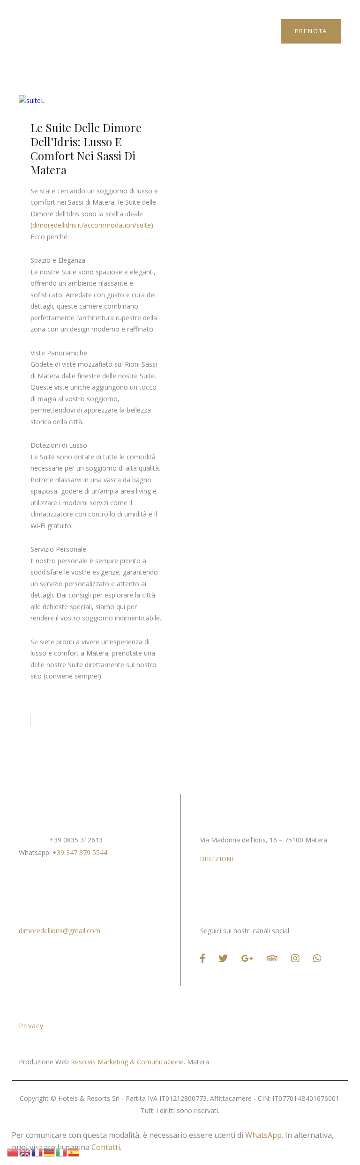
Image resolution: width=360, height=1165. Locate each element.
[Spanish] (74, 1151)
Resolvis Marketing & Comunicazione (127, 1061)
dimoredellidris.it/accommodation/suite (91, 225)
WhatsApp (263, 1135)
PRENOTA (311, 31)
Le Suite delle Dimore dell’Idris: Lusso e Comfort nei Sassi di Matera (86, 148)
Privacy (31, 1025)
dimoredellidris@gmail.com (59, 930)
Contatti (105, 1147)
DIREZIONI (217, 859)
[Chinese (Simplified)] (13, 1151)
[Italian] (62, 1151)
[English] (25, 1151)
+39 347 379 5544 (79, 852)
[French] (37, 1151)
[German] (50, 1151)
